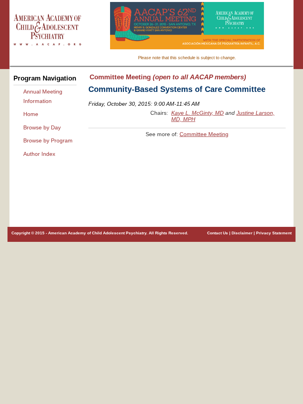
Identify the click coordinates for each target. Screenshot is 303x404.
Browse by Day (42, 127)
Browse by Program (48, 140)
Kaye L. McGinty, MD (197, 113)
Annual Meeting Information (42, 96)
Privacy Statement (274, 233)
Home (30, 114)
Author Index (39, 154)
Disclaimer (242, 233)
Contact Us (217, 233)
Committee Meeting (204, 134)
